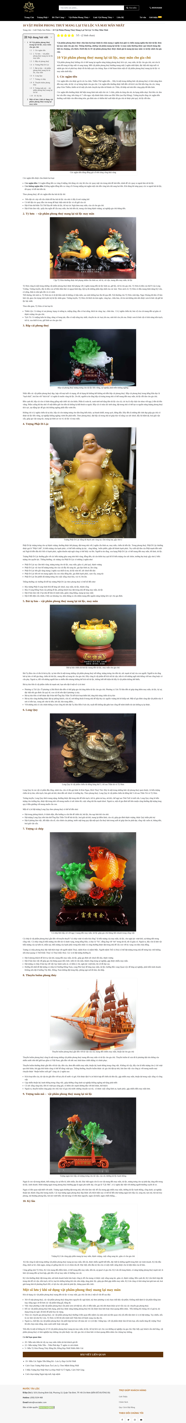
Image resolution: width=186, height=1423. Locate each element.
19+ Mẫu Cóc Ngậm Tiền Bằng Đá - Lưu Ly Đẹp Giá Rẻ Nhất (50, 1361)
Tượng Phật (42, 17)
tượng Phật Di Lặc (59, 582)
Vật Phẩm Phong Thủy (79, 17)
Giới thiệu (155, 17)
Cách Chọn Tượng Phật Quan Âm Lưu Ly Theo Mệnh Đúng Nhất (52, 1365)
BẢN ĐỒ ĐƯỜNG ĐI (100, 1393)
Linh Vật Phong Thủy (102, 17)
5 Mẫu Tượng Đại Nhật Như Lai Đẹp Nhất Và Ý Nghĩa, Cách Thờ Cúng (54, 1370)
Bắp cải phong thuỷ (133, 393)
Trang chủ (27, 30)
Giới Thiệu (123, 1397)
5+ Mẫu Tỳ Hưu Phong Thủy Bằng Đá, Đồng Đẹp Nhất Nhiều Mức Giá (54, 1348)
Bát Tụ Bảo (27, 673)
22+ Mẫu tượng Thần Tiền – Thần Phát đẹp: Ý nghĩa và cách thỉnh (51, 1345)
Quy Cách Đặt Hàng (127, 1407)
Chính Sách (123, 1402)
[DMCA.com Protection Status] (47, 1407)
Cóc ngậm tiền (63, 81)
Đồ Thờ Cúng (58, 17)
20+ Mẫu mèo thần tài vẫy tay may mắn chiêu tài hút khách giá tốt (51, 1342)
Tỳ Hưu (26, 286)
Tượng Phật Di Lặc (30, 556)
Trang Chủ (29, 17)
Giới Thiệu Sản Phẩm (41, 30)
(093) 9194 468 (36, 1397)
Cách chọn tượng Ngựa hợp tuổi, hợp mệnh (42, 1374)
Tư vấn (143, 17)
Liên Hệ (120, 17)
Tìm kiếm (132, 8)
